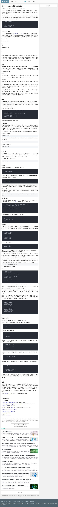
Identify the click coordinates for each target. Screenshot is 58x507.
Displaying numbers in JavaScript (9, 409)
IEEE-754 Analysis (7, 393)
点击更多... (20, 492)
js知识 (16, 8)
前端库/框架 (32, 501)
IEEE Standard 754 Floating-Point (10, 402)
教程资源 (18, 501)
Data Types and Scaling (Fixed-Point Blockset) (12, 404)
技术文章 (14, 501)
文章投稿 (48, 5)
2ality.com (8, 415)
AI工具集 (26, 501)
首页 (12, 1)
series (12, 407)
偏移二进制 (8, 103)
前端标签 (22, 501)
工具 (21, 1)
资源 (16, 1)
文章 (25, 1)
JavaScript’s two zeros (7, 412)
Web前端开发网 (10, 503)
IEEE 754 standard (19, 33)
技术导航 (5, 501)
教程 (29, 1)
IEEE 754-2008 (6, 405)
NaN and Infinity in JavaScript (9, 411)
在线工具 (9, 501)
